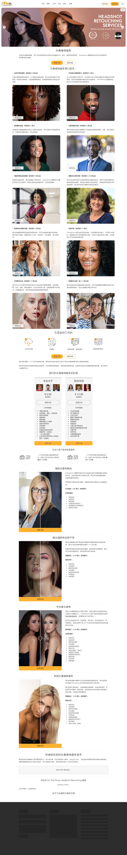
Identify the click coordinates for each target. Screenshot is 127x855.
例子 (54, 4)
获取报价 (105, 4)
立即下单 (48, 443)
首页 (43, 4)
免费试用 (115, 4)
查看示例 (48, 402)
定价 (59, 4)
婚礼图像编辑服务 (71, 616)
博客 (70, 4)
